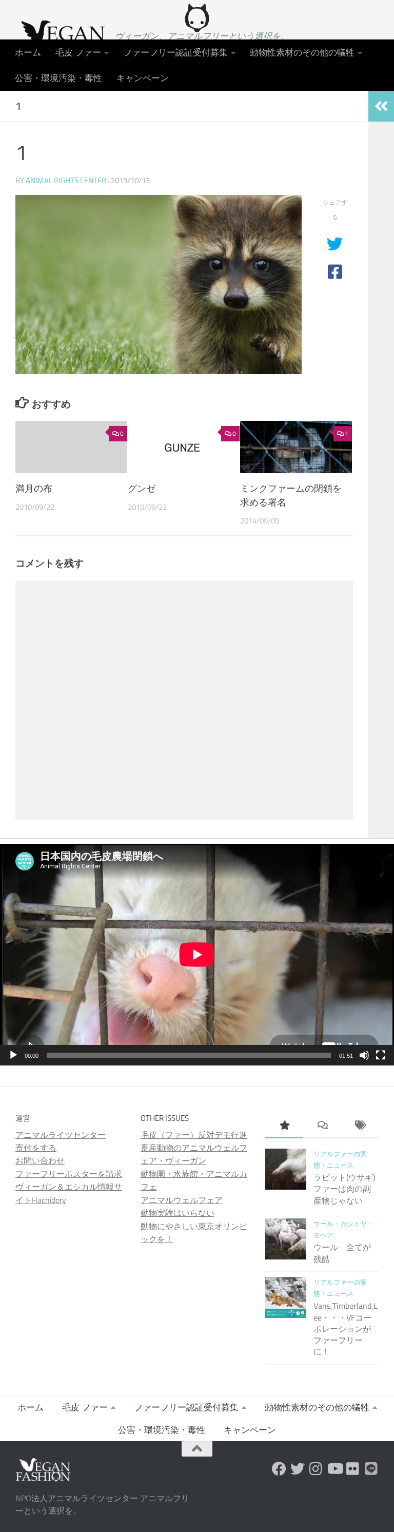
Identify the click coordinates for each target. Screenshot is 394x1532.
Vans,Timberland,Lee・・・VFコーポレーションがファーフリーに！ (345, 1328)
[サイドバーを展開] (381, 106)
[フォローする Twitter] (297, 1469)
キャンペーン (142, 78)
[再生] (13, 1055)
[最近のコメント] (322, 1126)
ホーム (28, 52)
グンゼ (141, 488)
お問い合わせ (40, 1161)
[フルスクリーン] (381, 1055)
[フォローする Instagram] (316, 1469)
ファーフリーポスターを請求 (68, 1174)
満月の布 (33, 488)
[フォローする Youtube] (334, 1469)
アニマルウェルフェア (182, 1200)
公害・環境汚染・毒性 (58, 78)
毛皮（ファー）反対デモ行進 (194, 1135)
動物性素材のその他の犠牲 (302, 52)
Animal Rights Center (66, 180)
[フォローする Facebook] (279, 1469)
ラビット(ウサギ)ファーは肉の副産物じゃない (344, 1189)
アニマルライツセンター (60, 1135)
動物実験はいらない (177, 1213)
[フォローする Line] (371, 1469)
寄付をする (35, 1148)
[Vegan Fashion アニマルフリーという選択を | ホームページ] (60, 38)
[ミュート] (364, 1055)
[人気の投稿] (284, 1126)
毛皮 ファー (78, 52)
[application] (197, 954)
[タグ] (360, 1126)
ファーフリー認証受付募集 (175, 52)
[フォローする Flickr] (353, 1469)
